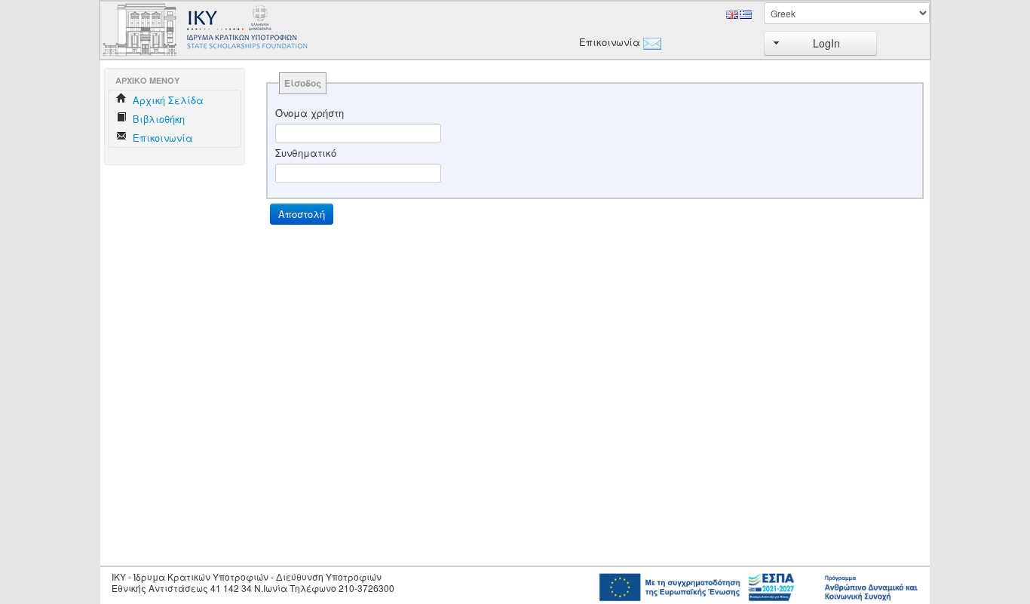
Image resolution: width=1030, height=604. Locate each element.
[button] (820, 43)
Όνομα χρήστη (309, 113)
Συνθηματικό (305, 153)
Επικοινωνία (607, 42)
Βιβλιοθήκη (157, 119)
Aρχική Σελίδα (167, 100)
